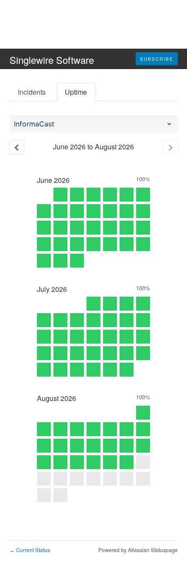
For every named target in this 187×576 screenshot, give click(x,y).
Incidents (32, 92)
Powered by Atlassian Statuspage (138, 549)
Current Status (30, 549)
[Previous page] (17, 146)
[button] (157, 59)
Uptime (76, 92)
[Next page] (170, 146)
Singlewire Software (52, 59)
